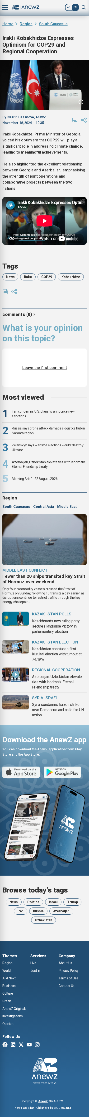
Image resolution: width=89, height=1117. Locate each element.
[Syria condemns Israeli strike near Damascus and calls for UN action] (15, 702)
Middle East (67, 506)
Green (6, 1001)
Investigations (12, 1016)
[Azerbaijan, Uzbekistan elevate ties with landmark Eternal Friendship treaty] (15, 675)
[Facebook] (5, 1045)
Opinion (8, 1024)
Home (7, 23)
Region (26, 23)
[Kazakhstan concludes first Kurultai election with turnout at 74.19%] (15, 647)
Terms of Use (68, 978)
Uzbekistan (43, 920)
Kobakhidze (70, 277)
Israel (53, 902)
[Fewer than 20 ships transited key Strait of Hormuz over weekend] (44, 539)
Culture (7, 993)
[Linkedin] (13, 1045)
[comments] (75, 120)
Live (33, 963)
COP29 (46, 277)
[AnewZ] (44, 1072)
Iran (20, 911)
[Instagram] (37, 1045)
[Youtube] (29, 1045)
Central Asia (43, 506)
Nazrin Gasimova (20, 117)
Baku (28, 277)
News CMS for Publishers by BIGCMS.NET (43, 1108)
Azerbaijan (61, 911)
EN (75, 7)
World (6, 970)
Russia (38, 911)
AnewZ (43, 1101)
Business (9, 986)
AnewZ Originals (14, 1009)
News (10, 277)
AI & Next (9, 978)
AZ (68, 7)
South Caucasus (53, 23)
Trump (72, 902)
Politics (33, 902)
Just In (35, 970)
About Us (65, 963)
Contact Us (67, 986)
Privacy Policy (69, 970)
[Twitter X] (21, 1045)
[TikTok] (45, 1045)
